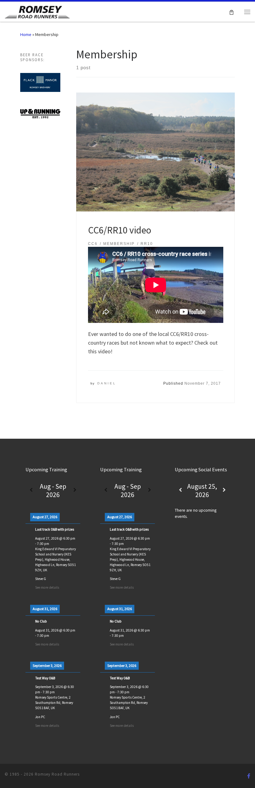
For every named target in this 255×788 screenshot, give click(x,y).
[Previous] (31, 490)
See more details (47, 587)
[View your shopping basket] (231, 11)
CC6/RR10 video (119, 230)
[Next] (74, 490)
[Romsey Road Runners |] (37, 11)
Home (25, 34)
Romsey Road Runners (57, 774)
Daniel (106, 383)
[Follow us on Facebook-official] (248, 776)
